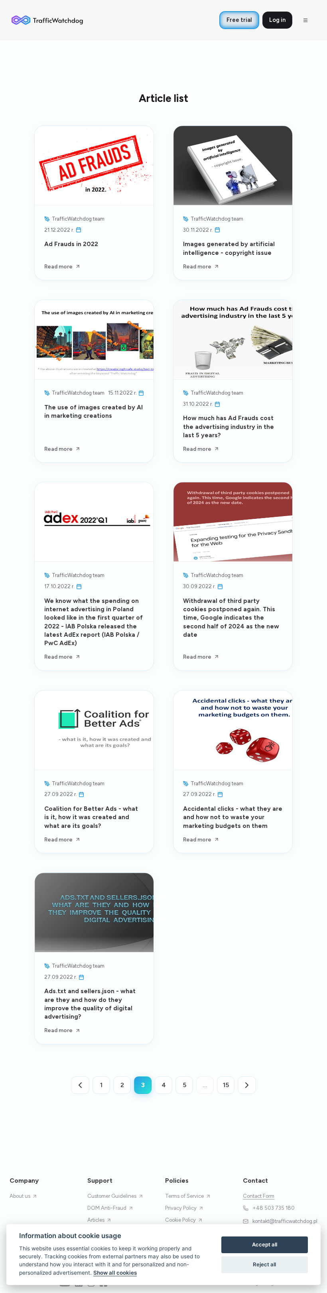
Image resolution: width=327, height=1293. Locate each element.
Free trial (239, 19)
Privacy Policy (181, 1208)
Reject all (264, 1264)
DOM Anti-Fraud (106, 1208)
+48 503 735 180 (273, 1208)
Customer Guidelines (111, 1196)
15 (226, 1085)
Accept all (264, 1244)
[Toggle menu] (305, 20)
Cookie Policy (180, 1220)
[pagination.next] (247, 1085)
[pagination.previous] (80, 1085)
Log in (277, 19)
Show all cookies (115, 1273)
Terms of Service (184, 1196)
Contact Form (258, 1196)
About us (20, 1196)
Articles (95, 1220)
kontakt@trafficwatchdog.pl (284, 1221)
